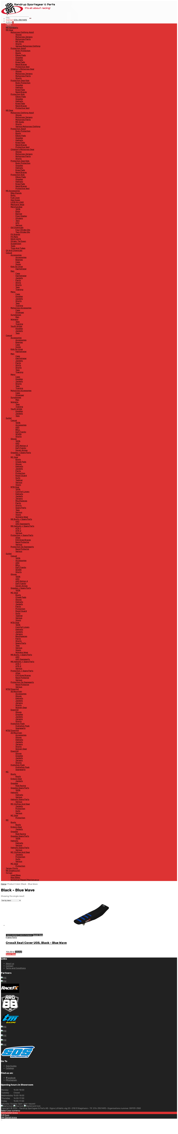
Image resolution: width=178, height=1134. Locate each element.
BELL (17, 430)
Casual (9, 253)
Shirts (18, 283)
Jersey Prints (12, 868)
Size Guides (11, 1066)
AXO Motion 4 (21, 446)
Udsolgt (18, 952)
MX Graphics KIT (13, 871)
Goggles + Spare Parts (21, 452)
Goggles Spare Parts (20, 788)
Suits (17, 478)
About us (10, 963)
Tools (13, 246)
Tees (17, 287)
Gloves (18, 34)
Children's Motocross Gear (22, 69)
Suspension (16, 243)
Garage (9, 873)
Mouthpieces (21, 501)
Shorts (18, 44)
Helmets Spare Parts (20, 799)
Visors (18, 485)
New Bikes (15, 877)
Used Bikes (16, 875)
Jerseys (19, 498)
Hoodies (19, 296)
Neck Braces (21, 64)
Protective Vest (22, 67)
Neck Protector (22, 542)
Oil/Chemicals (17, 227)
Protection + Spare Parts (22, 535)
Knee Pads (20, 62)
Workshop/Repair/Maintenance (25, 880)
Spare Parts (20, 508)
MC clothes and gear (20, 804)
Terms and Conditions (16, 968)
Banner (18, 214)
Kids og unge (17, 266)
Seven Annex (21, 450)
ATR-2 (18, 531)
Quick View (38, 935)
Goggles (19, 57)
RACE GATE (16, 239)
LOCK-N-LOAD (17, 202)
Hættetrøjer (21, 269)
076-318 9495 (20, 20)
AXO (17, 427)
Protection (20, 473)
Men (12, 271)
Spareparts (20, 728)
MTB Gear (15, 487)
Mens (13, 292)
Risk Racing (20, 786)
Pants (18, 280)
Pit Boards (15, 234)
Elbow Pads (20, 55)
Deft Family (20, 432)
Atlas (17, 537)
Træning (19, 289)
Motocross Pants (23, 39)
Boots (18, 53)
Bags (17, 211)
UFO (17, 223)
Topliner (19, 480)
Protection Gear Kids (20, 80)
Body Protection (22, 51)
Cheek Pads (20, 462)
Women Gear (21, 707)
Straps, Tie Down (18, 241)
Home (3, 884)
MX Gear (9, 30)
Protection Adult (18, 48)
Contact (9, 966)
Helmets (19, 60)
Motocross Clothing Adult (22, 32)
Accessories (16, 255)
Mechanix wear (17, 204)
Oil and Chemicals (14, 250)
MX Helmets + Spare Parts (22, 526)
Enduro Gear (16, 779)
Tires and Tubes (18, 248)
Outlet (9, 418)
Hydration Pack (18, 724)
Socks (18, 264)
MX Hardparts (12, 28)
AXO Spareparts (22, 524)
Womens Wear (21, 517)
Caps (17, 262)
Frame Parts (11, 937)
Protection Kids (18, 94)
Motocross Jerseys (23, 37)
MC (7, 772)
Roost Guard (21, 475)
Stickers (19, 218)
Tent (17, 221)
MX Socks (19, 41)
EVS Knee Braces (23, 540)
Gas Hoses (15, 200)
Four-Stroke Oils (22, 230)
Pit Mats (14, 237)
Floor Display (21, 216)
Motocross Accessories (21, 308)
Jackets (19, 278)
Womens (14, 319)
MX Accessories (13, 191)
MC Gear (14, 457)
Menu (9, 25)
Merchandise (16, 207)
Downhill (15, 710)
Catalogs (10, 1068)
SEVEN (18, 434)
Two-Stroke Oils (22, 232)
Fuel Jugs (15, 198)
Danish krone (11, 1117)
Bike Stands (16, 193)
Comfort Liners (22, 492)
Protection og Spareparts (22, 547)
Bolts (13, 195)
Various (18, 225)
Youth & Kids (16, 326)
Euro (7, 1115)
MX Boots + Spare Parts (21, 519)
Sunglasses (16, 315)
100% (17, 209)
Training (19, 306)
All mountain (16, 691)
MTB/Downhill (12, 689)
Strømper (19, 312)
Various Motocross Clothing (27, 46)
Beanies (19, 260)
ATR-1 (18, 528)
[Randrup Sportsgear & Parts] (28, 15)
